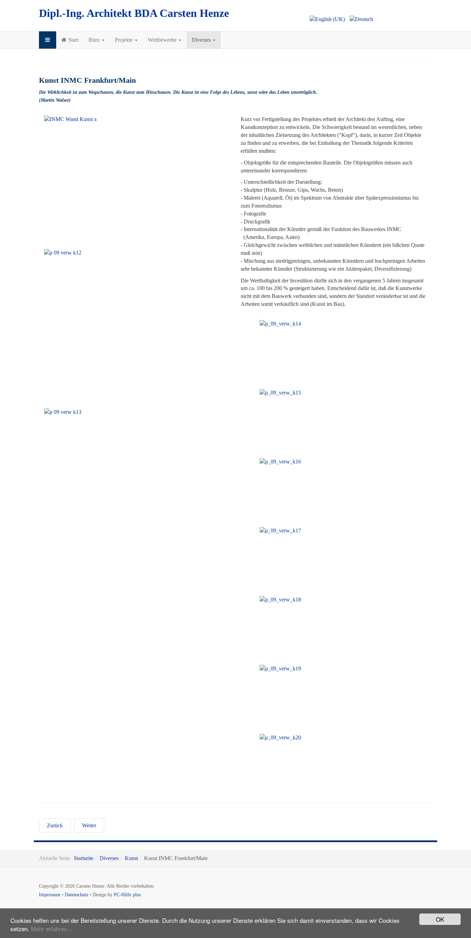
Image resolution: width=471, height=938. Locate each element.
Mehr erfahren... (51, 928)
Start (73, 40)
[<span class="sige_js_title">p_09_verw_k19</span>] (304, 669)
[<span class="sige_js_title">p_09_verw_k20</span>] (304, 738)
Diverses (202, 40)
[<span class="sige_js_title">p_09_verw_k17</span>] (304, 531)
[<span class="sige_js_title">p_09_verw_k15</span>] (304, 393)
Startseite (83, 858)
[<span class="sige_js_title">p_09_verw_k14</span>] (304, 324)
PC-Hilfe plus (127, 894)
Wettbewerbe (163, 40)
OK (440, 919)
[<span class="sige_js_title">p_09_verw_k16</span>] (304, 462)
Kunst (131, 858)
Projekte (124, 40)
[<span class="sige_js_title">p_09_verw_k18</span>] (304, 600)
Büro (95, 40)
